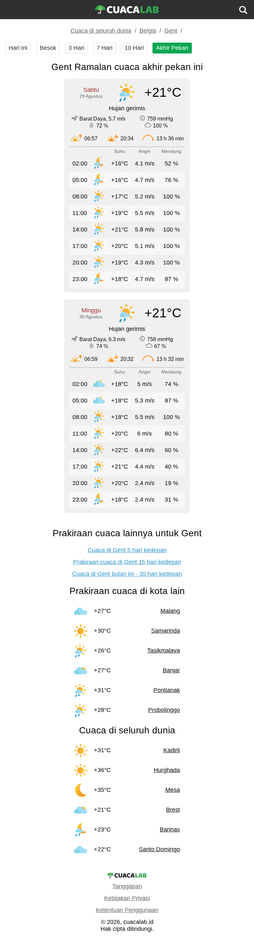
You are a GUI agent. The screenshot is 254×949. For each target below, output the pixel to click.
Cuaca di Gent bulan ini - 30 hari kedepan (127, 574)
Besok (48, 48)
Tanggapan (127, 886)
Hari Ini (18, 48)
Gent (170, 30)
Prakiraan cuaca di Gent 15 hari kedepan (127, 562)
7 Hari (104, 48)
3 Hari (76, 48)
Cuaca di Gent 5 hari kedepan (127, 550)
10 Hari (134, 48)
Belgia (148, 30)
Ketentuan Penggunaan (127, 910)
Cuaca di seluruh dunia (100, 30)
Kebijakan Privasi (127, 898)
